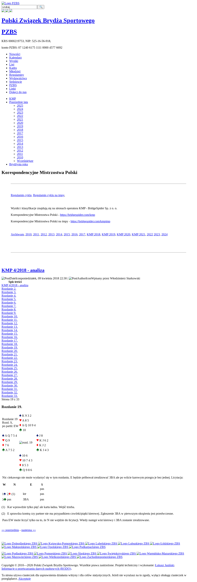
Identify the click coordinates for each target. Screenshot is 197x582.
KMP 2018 (93, 234)
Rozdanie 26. (10, 371)
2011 (20, 154)
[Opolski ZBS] (53, 547)
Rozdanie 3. (9, 292)
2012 (20, 150)
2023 (20, 112)
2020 (20, 122)
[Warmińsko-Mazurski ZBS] (160, 553)
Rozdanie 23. (10, 361)
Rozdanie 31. (10, 389)
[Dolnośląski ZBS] (20, 543)
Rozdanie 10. (10, 316)
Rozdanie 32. (10, 392)
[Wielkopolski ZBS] (58, 557)
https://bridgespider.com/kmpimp (90, 221)
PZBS (9, 31)
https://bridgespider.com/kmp (77, 214)
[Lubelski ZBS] (101, 543)
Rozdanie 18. (10, 344)
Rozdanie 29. (10, 382)
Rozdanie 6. (9, 302)
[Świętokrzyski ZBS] (117, 553)
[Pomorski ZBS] (51, 553)
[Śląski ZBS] (82, 553)
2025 (20, 105)
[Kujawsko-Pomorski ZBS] (61, 543)
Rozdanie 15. (10, 333)
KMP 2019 (108, 234)
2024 (20, 109)
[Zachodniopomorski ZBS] (100, 557)
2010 (20, 157)
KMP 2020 (123, 234)
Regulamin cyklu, (21, 195)
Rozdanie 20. (10, 351)
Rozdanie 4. (9, 295)
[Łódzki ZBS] (165, 543)
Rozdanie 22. (10, 357)
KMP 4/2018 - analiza (23, 270)
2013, (51, 234)
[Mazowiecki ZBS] (20, 557)
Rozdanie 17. (10, 340)
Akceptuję (24, 578)
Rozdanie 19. (10, 347)
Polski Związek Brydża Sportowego (48, 20)
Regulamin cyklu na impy (48, 195)
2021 (20, 119)
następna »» (28, 530)
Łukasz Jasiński (164, 565)
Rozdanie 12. (10, 323)
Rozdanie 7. (9, 306)
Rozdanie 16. (10, 337)
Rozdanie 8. (9, 309)
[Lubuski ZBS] (134, 543)
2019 (20, 126)
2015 (20, 140)
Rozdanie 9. (9, 313)
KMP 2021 (138, 234)
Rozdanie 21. (10, 354)
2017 (20, 133)
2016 (20, 136)
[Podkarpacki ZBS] (87, 547)
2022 (20, 116)
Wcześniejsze (25, 160)
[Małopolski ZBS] (19, 547)
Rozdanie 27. (10, 375)
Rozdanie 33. (10, 395)
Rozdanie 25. (10, 368)
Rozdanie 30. (10, 385)
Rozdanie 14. (10, 330)
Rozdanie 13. (10, 326)
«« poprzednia (10, 530)
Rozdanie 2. (9, 288)
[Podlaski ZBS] (18, 553)
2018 (20, 129)
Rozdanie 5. (9, 299)
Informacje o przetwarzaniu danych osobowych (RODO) (36, 568)
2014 (20, 143)
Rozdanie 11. (10, 319)
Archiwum (17, 234)
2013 (20, 147)
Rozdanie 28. (10, 378)
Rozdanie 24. (10, 364)
